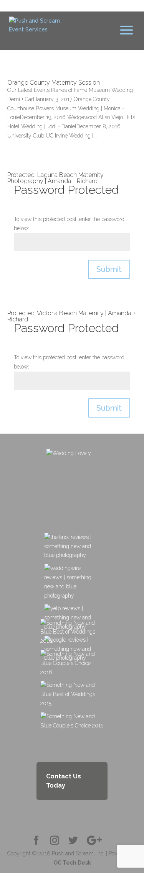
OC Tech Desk (72, 863)
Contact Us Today (63, 781)
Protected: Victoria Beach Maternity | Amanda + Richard (71, 316)
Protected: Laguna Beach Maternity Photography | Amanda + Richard (55, 178)
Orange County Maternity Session (53, 82)
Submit (109, 269)
